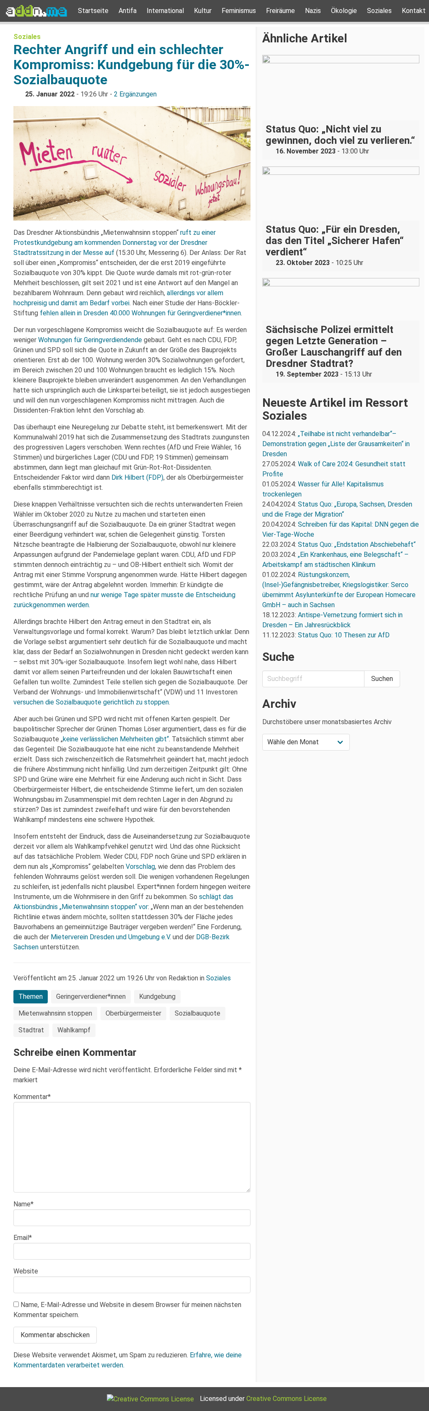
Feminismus (239, 11)
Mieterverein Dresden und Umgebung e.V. (111, 937)
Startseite (93, 11)
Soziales (379, 11)
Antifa (128, 11)
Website (25, 1271)
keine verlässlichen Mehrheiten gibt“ (116, 739)
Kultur (203, 11)
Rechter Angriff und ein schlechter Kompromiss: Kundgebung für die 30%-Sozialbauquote (131, 65)
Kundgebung (157, 996)
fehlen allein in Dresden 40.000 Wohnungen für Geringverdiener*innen (140, 313)
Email (22, 1238)
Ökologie (344, 11)
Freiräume (280, 11)
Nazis (313, 11)
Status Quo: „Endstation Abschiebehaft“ (357, 544)
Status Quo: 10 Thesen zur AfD (344, 635)
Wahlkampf (73, 1030)
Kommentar (32, 1097)
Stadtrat (31, 1030)
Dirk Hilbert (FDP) (137, 477)
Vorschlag (140, 867)
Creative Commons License (286, 1399)
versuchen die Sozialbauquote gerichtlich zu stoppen (91, 702)
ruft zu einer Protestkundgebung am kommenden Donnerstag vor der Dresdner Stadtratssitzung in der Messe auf (114, 243)
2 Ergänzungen (135, 94)
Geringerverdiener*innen (91, 996)
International (165, 11)
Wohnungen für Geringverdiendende (90, 340)
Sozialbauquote (197, 1013)
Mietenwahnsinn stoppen (55, 1013)
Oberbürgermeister (133, 1013)
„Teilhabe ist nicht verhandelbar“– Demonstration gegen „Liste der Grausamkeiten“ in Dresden (336, 444)
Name (23, 1204)
